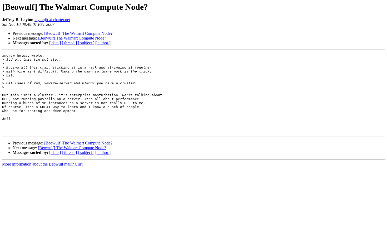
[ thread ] (69, 43)
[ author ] (103, 43)
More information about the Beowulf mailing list (42, 164)
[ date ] (55, 43)
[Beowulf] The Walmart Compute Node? (78, 33)
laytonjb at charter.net (52, 19)
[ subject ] (86, 43)
